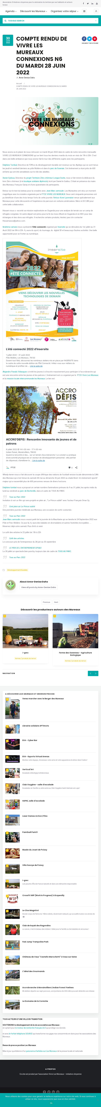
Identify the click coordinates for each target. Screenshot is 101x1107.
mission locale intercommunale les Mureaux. (26, 378)
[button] (96, 11)
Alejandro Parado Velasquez (15, 372)
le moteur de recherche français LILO (30, 1028)
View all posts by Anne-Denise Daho (38, 587)
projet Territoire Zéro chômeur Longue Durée (45, 178)
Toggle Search (16, 20)
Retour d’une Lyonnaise (63, 197)
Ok (51, 1103)
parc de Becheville (28, 491)
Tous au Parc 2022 (17, 497)
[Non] (97, 1100)
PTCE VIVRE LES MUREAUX (53, 194)
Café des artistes (16, 538)
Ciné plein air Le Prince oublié (22, 506)
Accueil (19, 84)
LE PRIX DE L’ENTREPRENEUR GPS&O (25, 548)
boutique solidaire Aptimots (36, 181)
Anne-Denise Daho (27, 77)
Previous (46, 602)
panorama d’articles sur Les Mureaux (41, 1051)
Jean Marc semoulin (55, 191)
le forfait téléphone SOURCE (21, 1034)
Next (56, 602)
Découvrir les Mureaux (32, 11)
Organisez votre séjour (63, 11)
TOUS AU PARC (64, 551)
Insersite (61, 227)
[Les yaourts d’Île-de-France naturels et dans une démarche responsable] (25, 631)
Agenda (9, 11)
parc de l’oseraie (57, 168)
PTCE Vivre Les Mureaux (87, 375)
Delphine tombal (9, 487)
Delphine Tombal (10, 165)
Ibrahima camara (10, 227)
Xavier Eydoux (9, 178)
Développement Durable (17, 570)
